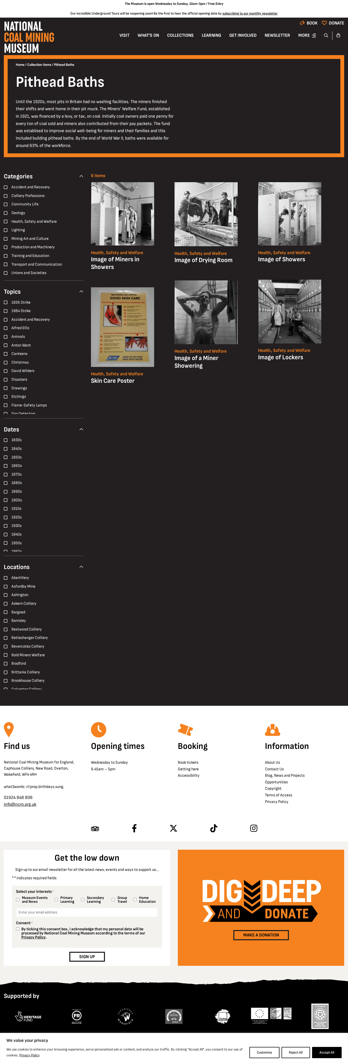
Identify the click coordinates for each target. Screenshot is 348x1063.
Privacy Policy (29, 1055)
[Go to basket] (338, 36)
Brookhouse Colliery (28, 680)
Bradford (18, 663)
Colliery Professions (28, 195)
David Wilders (22, 370)
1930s (16, 525)
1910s (16, 508)
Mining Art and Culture (30, 238)
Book (312, 23)
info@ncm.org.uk (20, 804)
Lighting (18, 230)
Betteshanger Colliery (29, 637)
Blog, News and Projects (285, 775)
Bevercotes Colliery (27, 646)
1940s (16, 534)
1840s (16, 448)
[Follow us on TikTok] (213, 828)
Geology (18, 213)
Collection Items (39, 65)
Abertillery (20, 577)
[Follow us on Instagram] (253, 828)
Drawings (19, 388)
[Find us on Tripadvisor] (95, 829)
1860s (16, 465)
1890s (16, 491)
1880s (16, 482)
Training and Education (30, 255)
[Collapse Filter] (81, 176)
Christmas (20, 362)
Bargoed (18, 612)
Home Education (147, 900)
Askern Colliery (23, 603)
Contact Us (274, 769)
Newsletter (277, 35)
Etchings (18, 396)
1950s (16, 543)
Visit (124, 35)
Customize (264, 1052)
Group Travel (122, 900)
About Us (272, 762)
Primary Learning (67, 900)
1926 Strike (21, 302)
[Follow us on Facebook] (134, 828)
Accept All (326, 1052)
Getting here (188, 769)
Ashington (19, 594)
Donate (336, 23)
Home (20, 65)
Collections (180, 35)
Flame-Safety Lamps (29, 405)
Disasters (19, 379)
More (304, 35)
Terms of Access (278, 795)
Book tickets (188, 762)
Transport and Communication (36, 264)
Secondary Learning (95, 900)
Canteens (19, 353)
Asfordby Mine (23, 586)
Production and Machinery (33, 247)
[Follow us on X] (173, 828)
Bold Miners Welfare (28, 655)
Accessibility (188, 775)
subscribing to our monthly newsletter (250, 13)
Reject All (296, 1052)
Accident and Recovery (30, 187)
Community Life (24, 204)
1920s (16, 517)
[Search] (326, 35)
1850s (16, 457)
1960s (16, 551)
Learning (211, 35)
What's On (148, 35)
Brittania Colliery (25, 672)
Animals (18, 336)
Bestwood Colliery (26, 629)
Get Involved (243, 35)
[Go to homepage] (29, 39)
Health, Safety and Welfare (34, 221)
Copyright (273, 788)
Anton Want (21, 345)
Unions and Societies (28, 272)
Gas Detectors (23, 413)
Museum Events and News (35, 900)
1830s (16, 440)
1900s (16, 500)
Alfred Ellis (20, 328)
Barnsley (18, 620)
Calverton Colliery (26, 689)
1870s (16, 474)
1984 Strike (21, 310)
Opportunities (276, 782)
